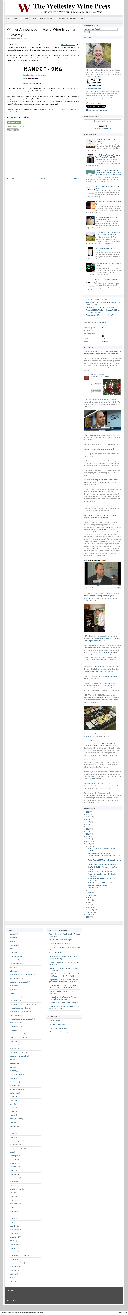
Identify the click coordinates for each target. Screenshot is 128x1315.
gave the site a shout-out (106, 652)
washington (14, 1156)
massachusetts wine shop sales (21, 1019)
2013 (88, 836)
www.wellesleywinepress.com (96, 492)
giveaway (13, 1215)
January (91, 912)
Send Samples (62, 18)
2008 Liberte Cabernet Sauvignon (61, 940)
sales (12, 1185)
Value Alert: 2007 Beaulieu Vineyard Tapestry (103, 871)
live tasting (14, 1167)
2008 (88, 917)
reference (13, 1111)
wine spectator (15, 1015)
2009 (88, 915)
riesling (12, 1115)
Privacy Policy (12, 1300)
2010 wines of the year (18, 1089)
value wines (14, 1000)
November (92, 888)
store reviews (14, 1023)
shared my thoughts (91, 435)
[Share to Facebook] (15, 129)
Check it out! (88, 407)
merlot (12, 1170)
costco (12, 1241)
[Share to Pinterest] (17, 129)
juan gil (12, 1137)
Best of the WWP (76, 18)
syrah (12, 1193)
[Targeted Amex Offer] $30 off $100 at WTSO (101, 315)
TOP (125, 1312)
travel (12, 1122)
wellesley (13, 1067)
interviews (13, 1030)
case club (13, 1100)
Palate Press (88, 456)
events (12, 941)
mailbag (13, 1071)
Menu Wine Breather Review (97, 885)
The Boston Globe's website (93, 760)
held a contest (109, 527)
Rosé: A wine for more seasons (94, 648)
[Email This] (8, 129)
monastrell (13, 1045)
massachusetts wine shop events (21, 1004)
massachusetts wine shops (19, 1012)
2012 (88, 839)
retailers (13, 1049)
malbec (12, 1218)
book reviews (14, 1230)
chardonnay (14, 1041)
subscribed (73, 109)
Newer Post (10, 178)
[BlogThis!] (10, 129)
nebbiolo (13, 1259)
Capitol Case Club (97, 655)
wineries (13, 971)
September (92, 893)
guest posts (14, 1086)
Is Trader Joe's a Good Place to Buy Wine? (64, 1003)
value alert (13, 967)
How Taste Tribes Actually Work (60, 943)
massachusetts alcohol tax (19, 1008)
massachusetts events (17, 1052)
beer (11, 1130)
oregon (12, 1060)
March (90, 907)
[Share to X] (12, 129)
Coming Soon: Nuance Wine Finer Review (102, 865)
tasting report (14, 964)
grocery (12, 1108)
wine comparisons (16, 1034)
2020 (88, 819)
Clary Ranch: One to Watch (59, 1028)
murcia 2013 (14, 1174)
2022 (88, 814)
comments (13, 1078)
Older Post (75, 178)
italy (11, 993)
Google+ (10, 1290)
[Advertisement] (28, 152)
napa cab (13, 960)
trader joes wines (16, 1119)
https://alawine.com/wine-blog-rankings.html (99, 449)
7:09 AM (21, 126)
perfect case (14, 1145)
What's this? (102, 322)
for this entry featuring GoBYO (97, 671)
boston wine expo (16, 1074)
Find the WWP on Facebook (97, 110)
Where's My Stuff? (56, 953)
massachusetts (15, 945)
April (89, 905)
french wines (14, 1082)
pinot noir (13, 938)
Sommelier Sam (55, 1021)
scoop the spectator (17, 1148)
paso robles (14, 1267)
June (90, 900)
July (89, 897)
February (91, 910)
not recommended (16, 1263)
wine (12, 1281)
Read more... (98, 76)
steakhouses (14, 1063)
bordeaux (13, 1133)
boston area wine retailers (19, 1056)
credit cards (14, 1244)
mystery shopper (16, 1141)
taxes (12, 1152)
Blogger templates (8, 1312)
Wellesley (93, 765)
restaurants (14, 952)
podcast (13, 1274)
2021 (88, 817)
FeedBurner (107, 128)
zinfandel (13, 1126)
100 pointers (14, 1159)
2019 (88, 822)
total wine (13, 1196)
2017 (88, 827)
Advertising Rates (47, 18)
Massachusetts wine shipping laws (99, 697)
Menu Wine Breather (68, 45)
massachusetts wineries (18, 1255)
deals (12, 934)
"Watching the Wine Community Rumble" (98, 746)
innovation (13, 1252)
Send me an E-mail (94, 103)
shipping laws (15, 978)
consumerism (14, 1026)
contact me (99, 92)
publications (14, 986)
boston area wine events (18, 982)
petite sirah (14, 1182)
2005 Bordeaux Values (57, 1024)
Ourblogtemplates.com (32, 1312)
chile (12, 1104)
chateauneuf (14, 1237)
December (92, 846)
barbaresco (14, 1093)
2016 (88, 829)
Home (8, 18)
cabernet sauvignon (17, 1037)
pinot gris (13, 1270)
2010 (88, 844)
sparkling (13, 1226)
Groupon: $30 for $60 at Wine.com (99, 853)
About (15, 18)
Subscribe (24, 18)
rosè (11, 1222)
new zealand (14, 1178)
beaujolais (13, 1163)
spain (12, 989)
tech (11, 1278)
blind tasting (14, 1204)
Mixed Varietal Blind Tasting (59, 1032)
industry (13, 1248)
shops (12, 949)
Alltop (103, 795)
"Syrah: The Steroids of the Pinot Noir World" (99, 743)
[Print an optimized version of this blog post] (14, 124)
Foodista (98, 667)
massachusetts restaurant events (21, 975)
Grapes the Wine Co (103, 529)
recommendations (16, 956)
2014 (88, 834)
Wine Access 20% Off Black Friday (97, 299)
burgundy (13, 1096)
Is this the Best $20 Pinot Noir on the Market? (101, 307)
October (91, 890)
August (90, 895)
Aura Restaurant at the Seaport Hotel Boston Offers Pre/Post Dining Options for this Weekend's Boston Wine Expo (108, 173)
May (89, 902)
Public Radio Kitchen (96, 741)
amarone (13, 1200)
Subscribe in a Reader (94, 89)
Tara (20, 88)
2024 (88, 812)
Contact (34, 18)
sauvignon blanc (16, 1189)
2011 (88, 841)
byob (12, 1207)
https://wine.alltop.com (92, 795)
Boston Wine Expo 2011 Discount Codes (101, 883)
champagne (14, 1233)
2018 (88, 824)
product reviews (15, 997)
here (94, 779)
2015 (88, 831)
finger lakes (14, 1211)
